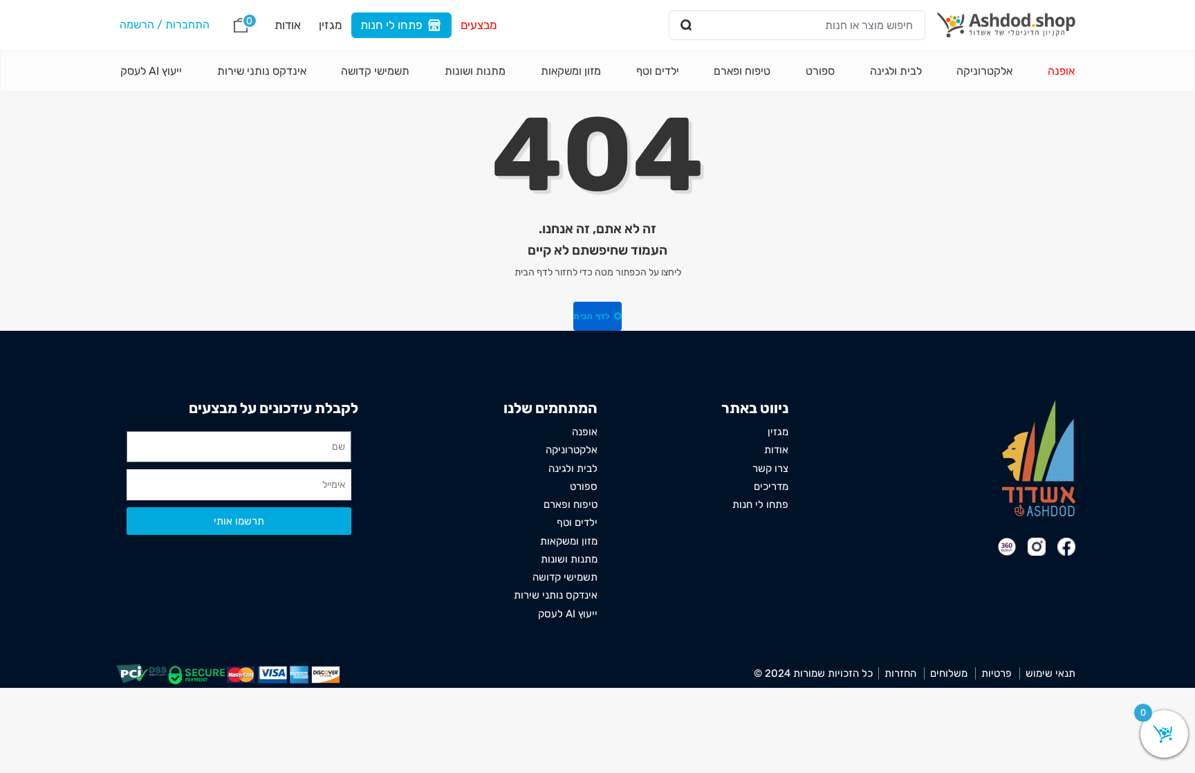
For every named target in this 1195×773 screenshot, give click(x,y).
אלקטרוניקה (984, 71)
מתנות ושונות (475, 71)
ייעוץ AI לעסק (151, 71)
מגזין (330, 25)
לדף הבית (592, 316)
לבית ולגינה (896, 71)
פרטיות (996, 673)
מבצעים (479, 25)
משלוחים (948, 673)
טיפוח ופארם (742, 71)
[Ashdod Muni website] (1038, 458)
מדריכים (771, 486)
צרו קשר (770, 468)
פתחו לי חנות (391, 25)
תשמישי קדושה (375, 71)
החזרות (900, 673)
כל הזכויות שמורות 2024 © (813, 673)
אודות (288, 25)
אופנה (1061, 71)
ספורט (820, 71)
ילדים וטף (657, 71)
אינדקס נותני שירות (261, 71)
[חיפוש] (686, 25)
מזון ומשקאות (571, 71)
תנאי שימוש (1050, 673)
